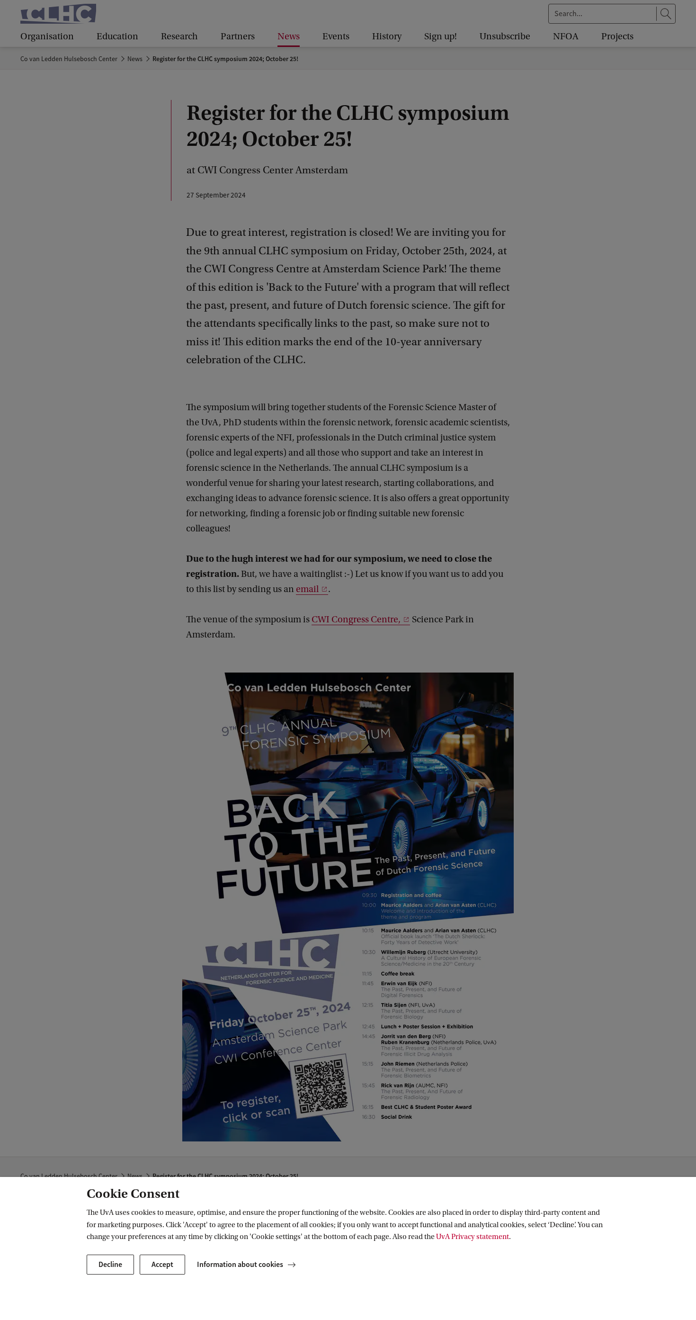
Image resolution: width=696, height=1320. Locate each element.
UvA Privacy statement (472, 1236)
